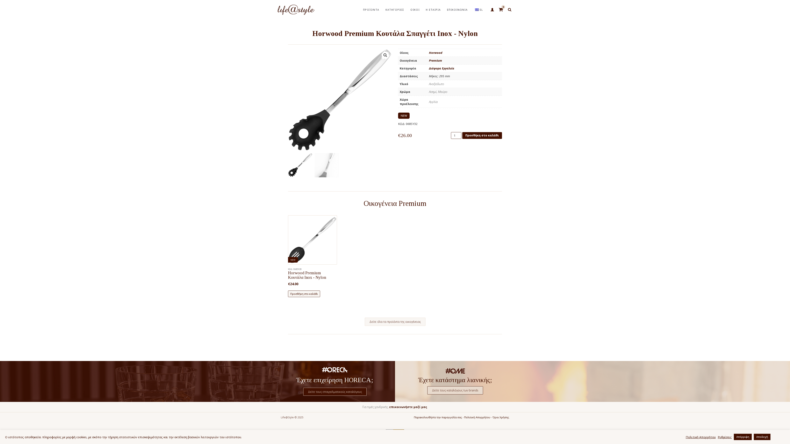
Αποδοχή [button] (762, 437)
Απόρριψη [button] (742, 437)
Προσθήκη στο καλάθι (482, 135)
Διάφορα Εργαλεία (441, 68)
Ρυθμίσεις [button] (725, 437)
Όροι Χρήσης (500, 417)
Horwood (435, 53)
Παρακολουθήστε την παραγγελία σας (438, 417)
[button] (385, 55)
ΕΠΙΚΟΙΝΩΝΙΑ (457, 10)
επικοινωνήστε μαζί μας (408, 407)
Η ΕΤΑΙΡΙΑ (433, 10)
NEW (404, 116)
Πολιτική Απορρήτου (477, 417)
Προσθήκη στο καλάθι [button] (304, 294)
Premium (435, 60)
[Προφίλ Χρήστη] (492, 10)
